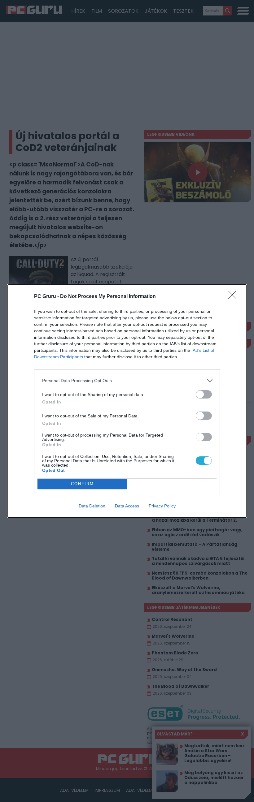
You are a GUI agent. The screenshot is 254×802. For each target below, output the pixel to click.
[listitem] (127, 380)
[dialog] (127, 401)
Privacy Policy (162, 505)
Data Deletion (92, 505)
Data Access (127, 505)
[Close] (234, 297)
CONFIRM (82, 483)
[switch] (204, 394)
